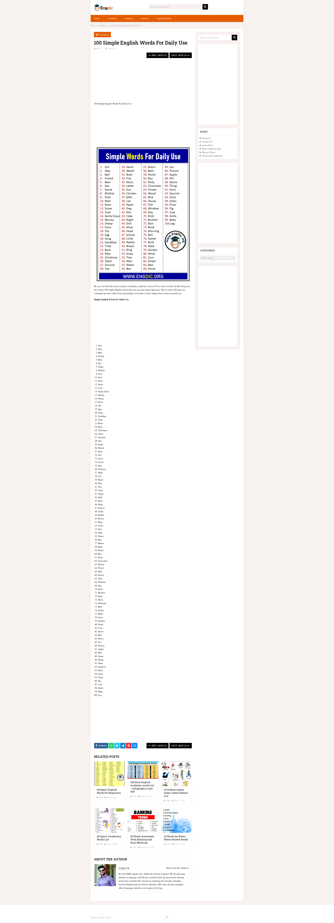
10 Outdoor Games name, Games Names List (176, 793)
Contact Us (207, 141)
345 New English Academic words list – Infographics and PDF (142, 787)
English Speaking (164, 18)
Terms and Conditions (212, 155)
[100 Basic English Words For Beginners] (109, 773)
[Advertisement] (143, 80)
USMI (98, 48)
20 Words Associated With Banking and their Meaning (142, 839)
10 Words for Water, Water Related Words (176, 838)
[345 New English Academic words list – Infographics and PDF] (143, 770)
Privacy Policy (209, 152)
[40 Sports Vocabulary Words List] (109, 820)
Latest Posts (207, 145)
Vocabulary (112, 18)
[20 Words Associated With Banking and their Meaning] (143, 820)
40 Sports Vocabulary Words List (109, 838)
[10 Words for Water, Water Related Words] (176, 820)
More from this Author (177, 867)
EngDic (93, 917)
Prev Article (159, 55)
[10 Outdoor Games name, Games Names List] (176, 773)
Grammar (129, 18)
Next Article (179, 55)
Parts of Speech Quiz (211, 148)
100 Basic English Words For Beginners (109, 791)
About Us (206, 138)
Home (97, 18)
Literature (145, 18)
